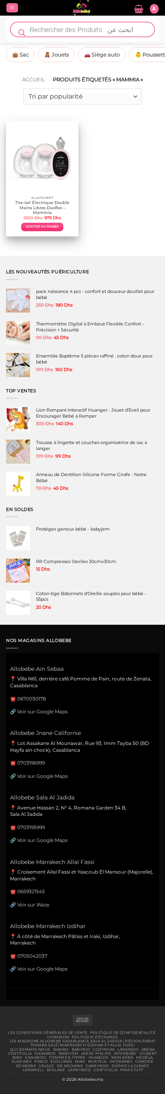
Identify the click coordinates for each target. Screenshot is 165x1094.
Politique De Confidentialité (122, 1033)
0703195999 (31, 827)
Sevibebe (26, 1066)
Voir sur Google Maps (42, 711)
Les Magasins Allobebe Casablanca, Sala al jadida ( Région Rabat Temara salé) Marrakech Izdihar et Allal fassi (83, 1043)
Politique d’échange (95, 1037)
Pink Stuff (131, 1070)
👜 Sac (20, 54)
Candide (144, 1062)
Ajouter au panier (42, 226)
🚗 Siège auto (102, 54)
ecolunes (61, 1062)
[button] (12, 8)
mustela (97, 1062)
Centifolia (20, 1054)
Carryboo (97, 1066)
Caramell (33, 1070)
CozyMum (104, 1050)
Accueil (33, 79)
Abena (148, 1050)
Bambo (61, 1050)
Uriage (46, 1066)
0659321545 (31, 891)
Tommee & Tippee (67, 1058)
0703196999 (31, 763)
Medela (144, 1058)
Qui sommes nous (30, 1050)
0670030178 (31, 699)
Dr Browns (70, 1066)
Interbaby (125, 1054)
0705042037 (32, 956)
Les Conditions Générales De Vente (47, 1033)
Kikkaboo (45, 1054)
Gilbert (148, 1054)
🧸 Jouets (56, 54)
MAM (80, 1062)
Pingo (41, 1062)
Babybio (81, 1050)
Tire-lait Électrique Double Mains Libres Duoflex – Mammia (42, 207)
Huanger (99, 1058)
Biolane (56, 1070)
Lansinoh (127, 1050)
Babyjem (68, 1054)
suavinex (22, 1062)
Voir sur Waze (33, 905)
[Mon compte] (154, 9)
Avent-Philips (96, 1054)
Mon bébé (122, 1058)
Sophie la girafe (130, 1066)
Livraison (58, 1037)
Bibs (17, 1058)
